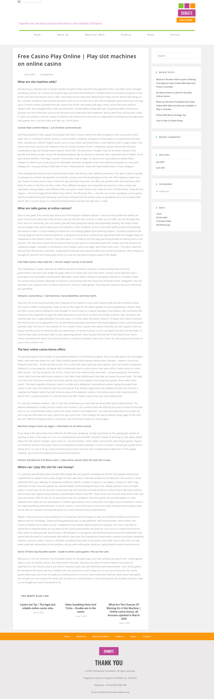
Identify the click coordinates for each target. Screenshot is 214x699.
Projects (126, 34)
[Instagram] (186, 5)
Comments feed (163, 221)
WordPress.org (163, 224)
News (151, 34)
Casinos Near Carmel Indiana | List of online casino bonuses (49, 127)
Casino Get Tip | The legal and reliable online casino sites (37, 606)
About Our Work (95, 34)
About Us (62, 34)
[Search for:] (176, 55)
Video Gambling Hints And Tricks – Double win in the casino (80, 608)
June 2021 (160, 167)
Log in (159, 213)
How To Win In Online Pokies (169, 120)
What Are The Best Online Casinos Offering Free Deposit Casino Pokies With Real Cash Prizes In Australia (176, 83)
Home (37, 34)
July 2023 (160, 161)
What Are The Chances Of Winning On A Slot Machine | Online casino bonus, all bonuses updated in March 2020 (124, 611)
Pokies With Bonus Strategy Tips (171, 115)
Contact (175, 34)
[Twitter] (192, 5)
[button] (187, 12)
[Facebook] (181, 5)
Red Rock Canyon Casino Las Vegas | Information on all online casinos (54, 426)
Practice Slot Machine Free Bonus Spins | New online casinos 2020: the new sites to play (64, 460)
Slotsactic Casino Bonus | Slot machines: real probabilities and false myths (57, 295)
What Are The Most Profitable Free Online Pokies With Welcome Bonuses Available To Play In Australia (176, 105)
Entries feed (161, 217)
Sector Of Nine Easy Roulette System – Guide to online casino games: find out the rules (63, 551)
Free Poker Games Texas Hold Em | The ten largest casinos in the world (55, 261)
